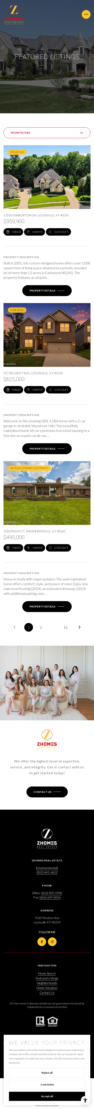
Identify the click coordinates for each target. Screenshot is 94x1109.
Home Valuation (47, 988)
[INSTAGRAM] (52, 941)
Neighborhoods (47, 983)
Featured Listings (47, 978)
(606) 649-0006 (50, 897)
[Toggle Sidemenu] (86, 14)
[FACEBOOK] (41, 941)
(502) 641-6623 (47, 872)
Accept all (47, 1096)
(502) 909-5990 (51, 893)
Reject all (47, 1072)
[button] (47, 791)
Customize (47, 1084)
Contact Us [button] (47, 992)
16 (65, 627)
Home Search (47, 973)
